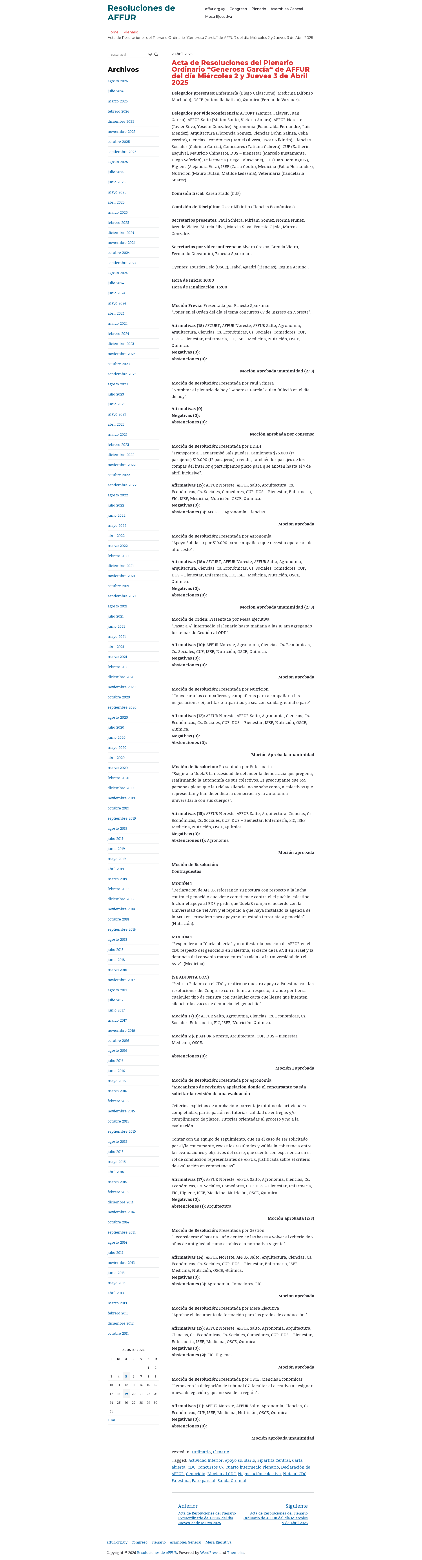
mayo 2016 (117, 1080)
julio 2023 (116, 394)
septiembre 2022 (122, 484)
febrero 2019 (118, 888)
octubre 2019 (118, 808)
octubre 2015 (118, 1121)
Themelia (235, 1552)
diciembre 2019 (121, 787)
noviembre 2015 (121, 1111)
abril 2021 (116, 646)
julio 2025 (116, 171)
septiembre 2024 (122, 262)
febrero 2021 (118, 666)
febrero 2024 (118, 333)
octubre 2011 (118, 1333)
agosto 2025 (118, 161)
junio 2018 (116, 959)
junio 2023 (116, 403)
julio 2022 (116, 505)
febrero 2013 (118, 1313)
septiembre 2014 (122, 1232)
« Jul (111, 1420)
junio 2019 (116, 848)
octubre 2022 (119, 474)
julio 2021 (116, 616)
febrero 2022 (118, 555)
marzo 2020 (118, 767)
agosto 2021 (117, 606)
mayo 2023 (117, 414)
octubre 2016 (118, 1040)
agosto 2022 (118, 495)
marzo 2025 (118, 212)
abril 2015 (116, 1171)
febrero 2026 (118, 111)
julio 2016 (116, 1060)
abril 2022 (116, 535)
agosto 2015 (117, 1141)
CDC (191, 1467)
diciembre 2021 (121, 565)
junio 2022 (117, 515)
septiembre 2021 (122, 595)
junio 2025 (117, 181)
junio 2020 (117, 737)
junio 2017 (116, 1010)
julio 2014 (115, 1252)
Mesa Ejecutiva (218, 17)
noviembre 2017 (121, 979)
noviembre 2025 (122, 131)
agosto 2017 (117, 989)
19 (126, 1393)
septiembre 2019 (122, 818)
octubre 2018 (118, 919)
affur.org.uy (215, 9)
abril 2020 (116, 757)
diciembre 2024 (121, 232)
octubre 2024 (119, 252)
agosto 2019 (117, 828)
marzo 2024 (117, 323)
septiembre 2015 (122, 1131)
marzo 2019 (117, 878)
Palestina (181, 1480)
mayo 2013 (117, 1282)
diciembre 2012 (121, 1323)
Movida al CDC (221, 1473)
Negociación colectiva (259, 1473)
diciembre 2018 (121, 898)
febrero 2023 (118, 444)
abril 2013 (116, 1292)
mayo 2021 (117, 636)
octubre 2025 (119, 141)
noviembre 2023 (121, 353)
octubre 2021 (118, 585)
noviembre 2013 (121, 1262)
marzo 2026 (118, 101)
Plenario (258, 9)
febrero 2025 (118, 222)
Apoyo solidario (240, 1460)
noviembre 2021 (121, 575)
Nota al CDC (294, 1473)
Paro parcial (203, 1480)
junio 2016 (116, 1070)
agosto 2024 (118, 272)
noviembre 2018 (121, 908)
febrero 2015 (118, 1191)
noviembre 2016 (121, 1030)
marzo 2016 (117, 1090)
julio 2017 (115, 999)
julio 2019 (116, 838)
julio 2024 (116, 282)
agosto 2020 (118, 717)
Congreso (238, 9)
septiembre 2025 (122, 151)
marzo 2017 (117, 1020)
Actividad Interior (206, 1460)
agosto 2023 (118, 383)
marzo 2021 (117, 656)
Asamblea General (287, 9)
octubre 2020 (119, 697)
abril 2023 (116, 424)
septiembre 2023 (122, 373)
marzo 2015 (117, 1181)
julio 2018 (116, 949)
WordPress (209, 1552)
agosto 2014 (117, 1242)
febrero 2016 (118, 1100)
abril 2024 (116, 313)
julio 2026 (116, 90)
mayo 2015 (117, 1161)
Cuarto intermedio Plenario (252, 1467)
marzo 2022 (118, 545)
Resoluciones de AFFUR (157, 1552)
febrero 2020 (118, 777)
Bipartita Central (273, 1460)
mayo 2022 (117, 525)
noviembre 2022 (122, 464)
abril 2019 (116, 868)
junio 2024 (116, 292)
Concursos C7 (210, 1467)
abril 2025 (116, 202)
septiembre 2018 (122, 929)
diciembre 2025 (121, 121)
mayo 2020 (117, 747)
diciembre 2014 (120, 1202)
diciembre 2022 (121, 454)
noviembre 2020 (122, 686)
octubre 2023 (119, 363)
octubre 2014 (118, 1222)
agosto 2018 (117, 939)
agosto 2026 (118, 80)
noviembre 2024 (121, 242)
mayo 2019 (117, 858)
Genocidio (195, 1473)
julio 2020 (116, 727)
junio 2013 (116, 1272)
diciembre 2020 (121, 676)
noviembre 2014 (121, 1211)
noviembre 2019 (121, 797)
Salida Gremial (232, 1480)
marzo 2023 (117, 434)
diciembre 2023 (121, 343)
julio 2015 (116, 1151)
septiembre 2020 (122, 707)
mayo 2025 (117, 192)
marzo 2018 (117, 969)
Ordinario (201, 1452)
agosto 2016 (117, 1050)
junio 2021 (116, 626)
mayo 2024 (117, 303)
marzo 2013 (117, 1302)
